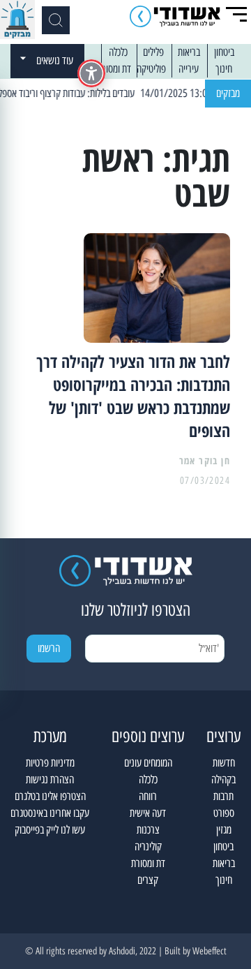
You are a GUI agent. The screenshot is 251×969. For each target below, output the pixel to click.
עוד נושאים (54, 60)
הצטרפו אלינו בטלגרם (50, 796)
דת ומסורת (114, 68)
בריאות (189, 52)
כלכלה (118, 52)
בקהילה (223, 779)
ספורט (223, 813)
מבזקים (228, 93)
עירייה (188, 68)
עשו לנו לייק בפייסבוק (50, 829)
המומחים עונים (148, 762)
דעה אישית (148, 813)
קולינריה (148, 846)
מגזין (223, 829)
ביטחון (224, 52)
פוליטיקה (151, 68)
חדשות (224, 762)
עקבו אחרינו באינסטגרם (49, 813)
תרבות (223, 796)
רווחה (148, 796)
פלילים (153, 52)
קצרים (147, 880)
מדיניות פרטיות (50, 762)
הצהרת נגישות (50, 779)
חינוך (223, 68)
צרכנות (148, 829)
